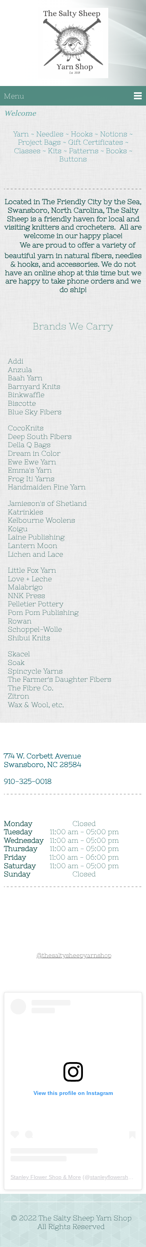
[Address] (64, 980)
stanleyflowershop (112, 1177)
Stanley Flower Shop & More (46, 1177)
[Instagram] (101, 980)
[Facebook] (82, 980)
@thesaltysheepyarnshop (74, 955)
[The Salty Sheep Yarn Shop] (73, 46)
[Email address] (45, 980)
